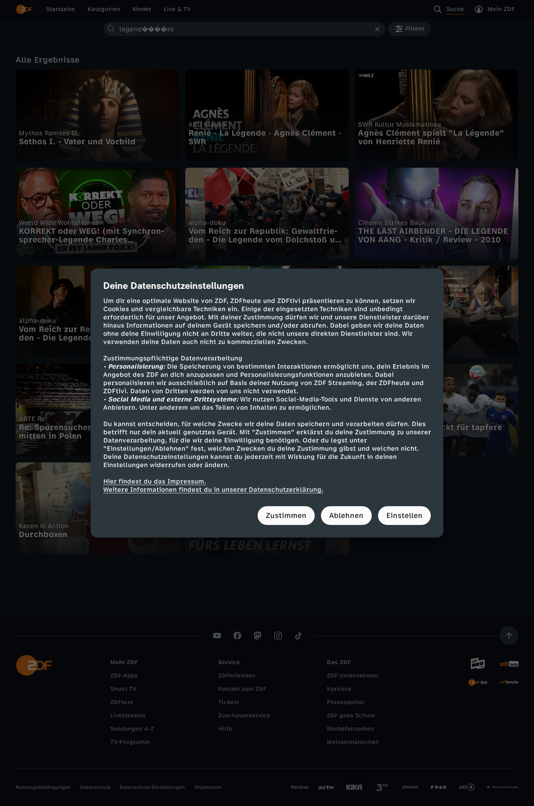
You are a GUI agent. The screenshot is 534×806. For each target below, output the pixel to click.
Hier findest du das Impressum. (154, 481)
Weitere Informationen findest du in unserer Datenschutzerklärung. (213, 489)
